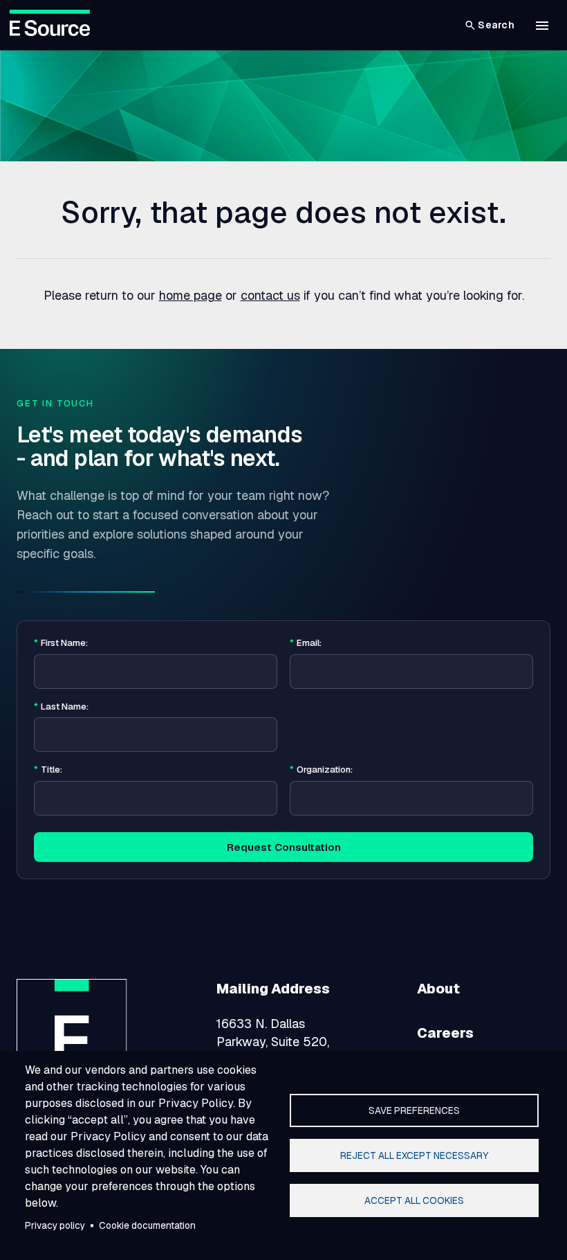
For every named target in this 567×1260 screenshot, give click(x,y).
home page (190, 295)
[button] (542, 25)
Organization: (321, 769)
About (438, 989)
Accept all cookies (414, 1200)
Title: (48, 769)
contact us (270, 295)
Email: (306, 643)
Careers (445, 1033)
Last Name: (61, 706)
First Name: (61, 643)
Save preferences (414, 1110)
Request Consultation (284, 847)
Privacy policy (55, 1225)
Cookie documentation (147, 1225)
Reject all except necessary (414, 1155)
